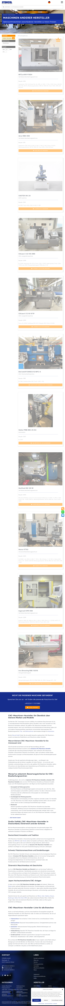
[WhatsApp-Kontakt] (62, 511)
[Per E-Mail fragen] (62, 514)
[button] (62, 989)
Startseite (5, 14)
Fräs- (21, 984)
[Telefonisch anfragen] (62, 507)
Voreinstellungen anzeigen (57, 1000)
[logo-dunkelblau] (7, 2)
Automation (51, 984)
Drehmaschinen (29, 984)
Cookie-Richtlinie (41, 1003)
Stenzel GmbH (16, 988)
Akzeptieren (36, 1000)
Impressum (55, 1003)
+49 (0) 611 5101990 (32, 956)
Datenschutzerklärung (49, 1003)
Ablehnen (46, 1000)
